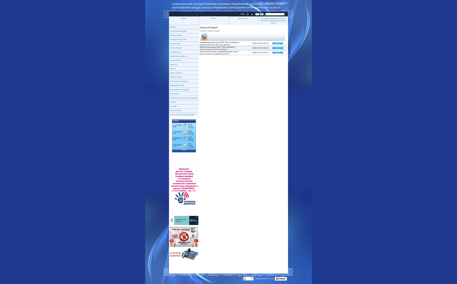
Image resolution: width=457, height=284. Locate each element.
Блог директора (175, 52)
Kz (257, 14)
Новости (173, 69)
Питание (173, 102)
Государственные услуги (178, 39)
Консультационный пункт (178, 31)
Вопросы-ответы (175, 110)
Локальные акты (175, 60)
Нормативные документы (178, 56)
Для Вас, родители (176, 73)
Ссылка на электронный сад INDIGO (182, 115)
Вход (242, 14)
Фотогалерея (174, 94)
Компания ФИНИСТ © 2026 (264, 279)
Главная (184, 18)
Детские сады (243, 18)
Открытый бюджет (176, 48)
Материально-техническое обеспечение (183, 98)
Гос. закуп (173, 106)
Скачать (277, 43)
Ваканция (173, 27)
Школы (213, 18)
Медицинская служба (177, 85)
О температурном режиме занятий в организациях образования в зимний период (273, 21)
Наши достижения (176, 77)
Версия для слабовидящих (275, 3)
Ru (262, 14)
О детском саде (175, 44)
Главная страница (176, 35)
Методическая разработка (179, 81)
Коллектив (173, 64)
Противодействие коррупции (180, 89)
